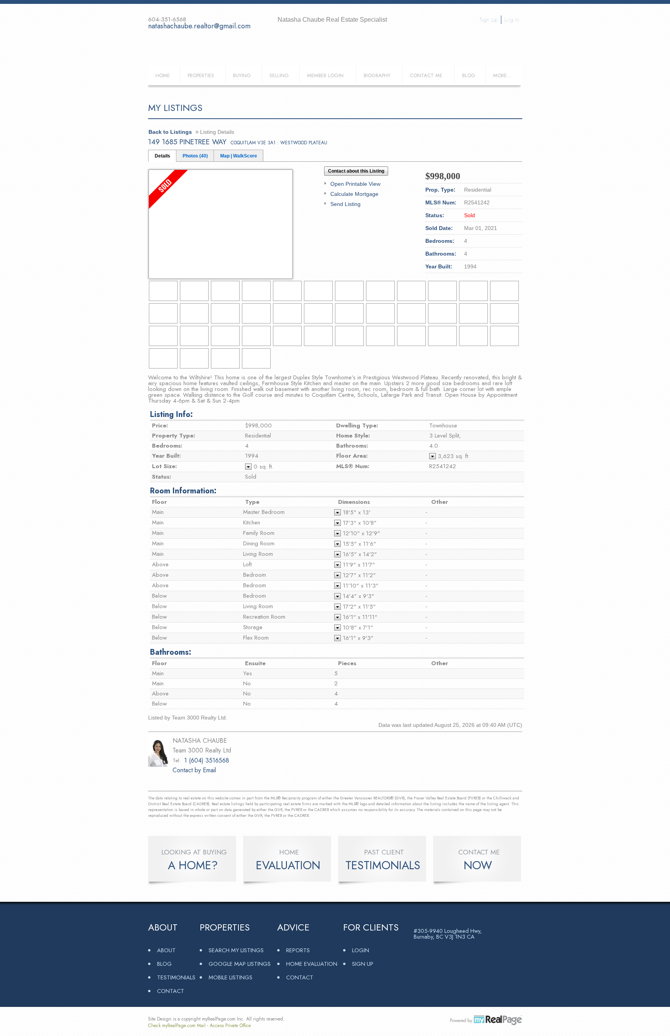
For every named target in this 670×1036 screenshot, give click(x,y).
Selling (279, 75)
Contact (170, 991)
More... (502, 75)
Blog (468, 75)
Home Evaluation (311, 964)
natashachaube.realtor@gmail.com (199, 26)
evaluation (288, 865)
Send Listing (345, 204)
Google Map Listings (240, 964)
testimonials (382, 865)
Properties (201, 75)
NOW (478, 865)
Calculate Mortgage (354, 194)
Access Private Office (230, 1025)
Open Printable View (355, 184)
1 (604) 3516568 (206, 760)
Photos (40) (195, 156)
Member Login (325, 75)
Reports (298, 950)
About (166, 950)
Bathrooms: (170, 652)
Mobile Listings (230, 977)
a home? (193, 865)
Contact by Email (194, 770)
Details (162, 156)
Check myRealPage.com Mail (176, 1025)
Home (162, 75)
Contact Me (426, 75)
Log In (511, 20)
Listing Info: (171, 414)
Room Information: (183, 490)
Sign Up (489, 20)
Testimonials (176, 977)
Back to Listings (170, 132)
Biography (377, 75)
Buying (242, 75)
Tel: (177, 760)
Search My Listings (236, 950)
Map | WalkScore (238, 156)
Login (360, 950)
